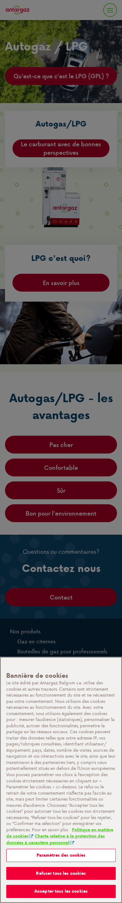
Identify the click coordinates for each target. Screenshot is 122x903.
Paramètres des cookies (61, 855)
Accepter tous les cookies (61, 891)
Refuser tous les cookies (61, 873)
